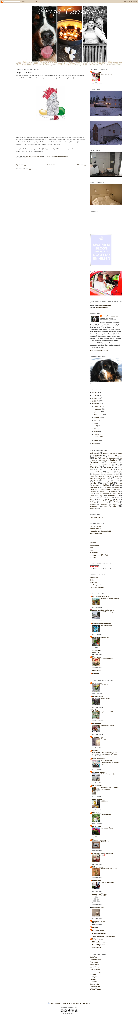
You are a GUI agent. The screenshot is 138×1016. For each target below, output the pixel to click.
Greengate (96, 474)
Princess (93, 982)
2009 (95, 401)
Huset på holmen (98, 772)
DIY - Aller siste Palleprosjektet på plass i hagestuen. (109, 762)
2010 (95, 398)
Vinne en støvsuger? (108, 882)
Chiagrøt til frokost (107, 725)
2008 (95, 404)
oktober (97, 412)
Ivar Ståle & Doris (97, 587)
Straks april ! (105, 698)
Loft (102, 487)
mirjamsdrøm (97, 683)
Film (119, 467)
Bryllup (113, 460)
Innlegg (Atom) (31, 169)
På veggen (104, 739)
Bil (96, 458)
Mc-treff (93, 489)
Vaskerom (103, 504)
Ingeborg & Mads (96, 585)
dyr (118, 465)
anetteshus (96, 948)
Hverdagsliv (94, 964)
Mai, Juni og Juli (106, 625)
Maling (116, 487)
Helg (100, 476)
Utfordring (115, 502)
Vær (105, 506)
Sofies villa (94, 984)
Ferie (109, 467)
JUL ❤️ (103, 855)
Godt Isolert (97, 799)
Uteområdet (104, 502)
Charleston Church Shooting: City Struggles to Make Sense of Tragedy (105, 753)
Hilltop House (97, 867)
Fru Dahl (95, 751)
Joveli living (94, 967)
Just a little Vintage (99, 894)
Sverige (101, 500)
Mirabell (93, 979)
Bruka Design (102, 460)
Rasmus (113, 491)
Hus (116, 476)
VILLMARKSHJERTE (100, 596)
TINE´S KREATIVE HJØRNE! (103, 936)
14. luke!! (103, 895)
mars (96, 431)
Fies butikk (94, 962)
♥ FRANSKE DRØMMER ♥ (102, 853)
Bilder (104, 458)
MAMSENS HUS (99, 933)
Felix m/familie (95, 528)
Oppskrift (117, 489)
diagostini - (96, 670)
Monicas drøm (98, 930)
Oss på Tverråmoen (110, 316)
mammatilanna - (98, 651)
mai (95, 426)
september (98, 415)
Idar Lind (93, 582)
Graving (119, 472)
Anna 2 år (95, 652)
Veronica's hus (98, 907)
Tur (117, 500)
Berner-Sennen (115, 456)
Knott (117, 485)
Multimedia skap (98, 923)
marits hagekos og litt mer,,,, (103, 610)
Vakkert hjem (95, 986)
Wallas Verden (95, 989)
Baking (120, 453)
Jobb (104, 483)
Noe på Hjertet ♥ (98, 945)
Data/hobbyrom (95, 465)
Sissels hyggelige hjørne (101, 623)
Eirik (91, 580)
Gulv (117, 474)
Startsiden (51, 165)
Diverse (107, 465)
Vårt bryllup (96, 72)
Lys (108, 487)
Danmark (113, 462)
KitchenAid (96, 485)
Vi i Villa (93, 557)
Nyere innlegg (21, 165)
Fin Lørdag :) (105, 684)
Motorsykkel (105, 489)
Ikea (91, 550)
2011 (94, 395)
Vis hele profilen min (99, 350)
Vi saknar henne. (106, 814)
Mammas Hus (97, 737)
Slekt (92, 496)
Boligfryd (93, 957)
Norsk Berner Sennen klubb (100, 531)
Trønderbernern (96, 533)
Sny (100, 496)
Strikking (117, 498)
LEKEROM (104, 801)
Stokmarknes (105, 498)
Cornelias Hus (97, 786)
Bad (104, 453)
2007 (95, 444)
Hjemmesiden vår (96, 517)
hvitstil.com (96, 826)
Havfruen (95, 673)
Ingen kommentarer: (60, 156)
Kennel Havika (95, 526)
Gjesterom (110, 472)
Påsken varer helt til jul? (109, 868)
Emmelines (96, 880)
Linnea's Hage (95, 972)
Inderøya (106, 481)
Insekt (117, 481)
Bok (93, 460)
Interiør (93, 483)
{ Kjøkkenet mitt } (107, 712)
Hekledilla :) (104, 841)
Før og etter (108, 470)
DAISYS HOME (98, 758)
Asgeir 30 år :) (23, 72)
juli (95, 420)
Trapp (110, 500)
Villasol (95, 927)
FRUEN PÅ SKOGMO (100, 637)
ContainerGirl (97, 696)
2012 (95, 392)
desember (98, 406)
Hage (92, 476)
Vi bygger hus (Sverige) (99, 555)
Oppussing (93, 491)
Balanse (93, 542)
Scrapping (105, 493)
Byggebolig (94, 545)
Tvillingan (93, 502)
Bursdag (28, 158)
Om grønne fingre (107, 828)
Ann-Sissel (94, 577)
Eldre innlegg (81, 165)
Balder (97, 455)
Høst (96, 481)
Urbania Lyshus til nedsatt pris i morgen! (110, 788)
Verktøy (115, 504)
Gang (100, 472)
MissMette (96, 723)
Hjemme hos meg (99, 840)
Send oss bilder (106, 74)
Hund (109, 476)
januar (96, 440)
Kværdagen (94, 487)
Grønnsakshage (108, 474)
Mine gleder (97, 657)
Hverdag (119, 479)
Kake (120, 483)
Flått (91, 470)
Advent (93, 453)
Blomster (112, 458)
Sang (97, 493)
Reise (91, 493)
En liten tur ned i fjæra (108, 774)
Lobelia (93, 974)
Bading (112, 453)
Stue (92, 500)
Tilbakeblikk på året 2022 (110, 598)
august (97, 417)
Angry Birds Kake (107, 658)
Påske (102, 491)
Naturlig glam (97, 939)
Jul (111, 483)
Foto (97, 470)
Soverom (93, 498)
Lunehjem (93, 977)
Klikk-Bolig (94, 552)
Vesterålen (94, 506)
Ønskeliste (93, 508)
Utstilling (93, 504)
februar (97, 434)
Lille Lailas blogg (98, 942)
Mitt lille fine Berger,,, (108, 612)
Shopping (116, 493)
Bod (121, 458)
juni (95, 423)
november (98, 409)
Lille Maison (95, 969)
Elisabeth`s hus (98, 921)
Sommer (112, 496)
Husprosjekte (98, 478)
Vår (114, 506)
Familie (94, 467)
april (96, 429)
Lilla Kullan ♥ (97, 813)
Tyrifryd (95, 710)
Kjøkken (105, 485)
